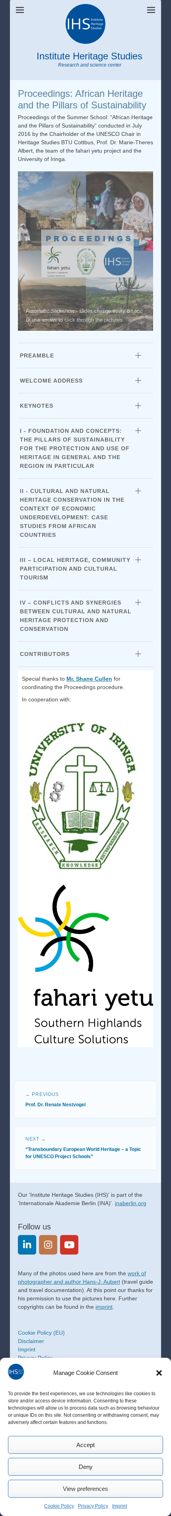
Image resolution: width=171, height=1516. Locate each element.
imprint (104, 1307)
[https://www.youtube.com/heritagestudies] (69, 1245)
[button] (159, 1373)
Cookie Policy (59, 1506)
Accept (85, 1444)
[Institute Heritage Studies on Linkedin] (27, 1245)
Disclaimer (31, 1341)
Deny (86, 1466)
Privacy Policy (93, 1506)
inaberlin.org (130, 1203)
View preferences (85, 1488)
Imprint (119, 1506)
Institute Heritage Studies (89, 56)
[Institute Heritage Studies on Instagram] (48, 1245)
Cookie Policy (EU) (41, 1332)
